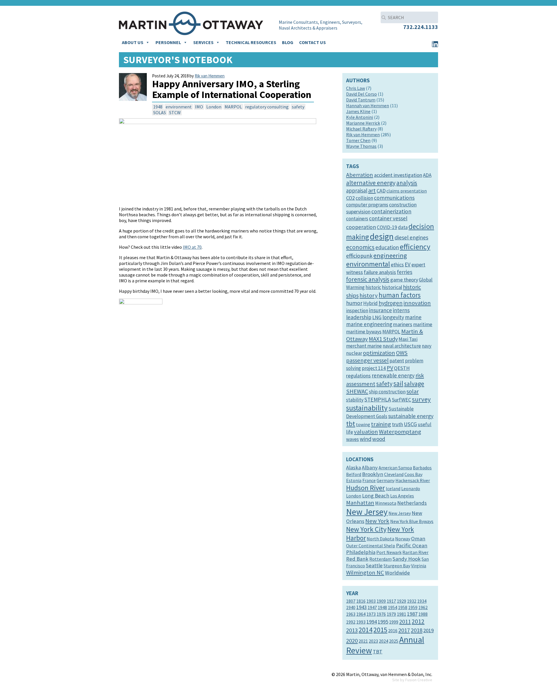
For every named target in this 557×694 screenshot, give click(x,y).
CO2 (350, 198)
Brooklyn (372, 474)
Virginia (418, 565)
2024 (383, 641)
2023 (373, 641)
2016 (392, 630)
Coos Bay (413, 474)
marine (413, 317)
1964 (361, 614)
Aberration (359, 175)
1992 (350, 622)
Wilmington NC (365, 572)
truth (397, 424)
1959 (412, 607)
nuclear (354, 353)
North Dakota (380, 539)
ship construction (387, 391)
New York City (366, 529)
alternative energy (370, 183)
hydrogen (391, 303)
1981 (401, 614)
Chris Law (355, 88)
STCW (175, 112)
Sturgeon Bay (397, 565)
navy (426, 346)
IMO (199, 107)
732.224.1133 (420, 26)
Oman (418, 538)
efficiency (415, 246)
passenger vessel (367, 360)
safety (298, 107)
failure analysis (380, 272)
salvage (414, 383)
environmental (368, 263)
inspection (357, 310)
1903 (371, 601)
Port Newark (389, 552)
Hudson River (365, 487)
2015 (380, 629)
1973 (371, 614)
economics (360, 247)
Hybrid (370, 303)
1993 (361, 622)
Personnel (168, 42)
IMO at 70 (192, 247)
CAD (381, 190)
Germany (386, 480)
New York (377, 521)
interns (401, 310)
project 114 (374, 368)
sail (398, 383)
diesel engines (411, 237)
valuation (366, 431)
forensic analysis (367, 279)
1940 (350, 607)
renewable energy (393, 375)
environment (179, 107)
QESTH (402, 368)
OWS (402, 353)
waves (352, 439)
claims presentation (406, 191)
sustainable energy (410, 416)
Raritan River (415, 552)
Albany (370, 467)
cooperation (361, 227)
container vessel (388, 218)
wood (378, 438)
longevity (393, 317)
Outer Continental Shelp (370, 545)
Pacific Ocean (411, 545)
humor (354, 302)
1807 (350, 601)
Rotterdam (380, 559)
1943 (361, 607)
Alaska (353, 467)
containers (357, 218)
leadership (358, 317)
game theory (404, 279)
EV (407, 264)
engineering (390, 255)
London (213, 107)
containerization (391, 211)
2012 (418, 621)
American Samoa (395, 467)
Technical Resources (251, 42)
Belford (353, 474)
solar (412, 391)
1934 (421, 601)
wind (365, 438)
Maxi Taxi (408, 339)
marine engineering (369, 324)
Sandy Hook (407, 558)
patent (397, 360)
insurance (380, 310)
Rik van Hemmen (210, 76)
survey (421, 399)
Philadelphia (360, 552)
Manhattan (360, 502)
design (382, 236)
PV (390, 368)
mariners (402, 324)
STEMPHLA (377, 399)
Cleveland (394, 474)
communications (394, 197)
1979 (391, 614)
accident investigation (398, 175)
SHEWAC (357, 391)
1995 (383, 621)
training (381, 424)
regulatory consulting (267, 107)
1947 (372, 607)
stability (355, 400)
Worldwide (397, 572)
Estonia (353, 480)
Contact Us (312, 42)
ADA (427, 175)
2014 (365, 630)
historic (373, 287)
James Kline (358, 111)
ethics (397, 264)
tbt (350, 423)
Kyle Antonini (359, 117)
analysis (406, 183)
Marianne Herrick (363, 123)
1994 (371, 621)
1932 (411, 601)
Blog (287, 42)
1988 (423, 614)
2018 (416, 630)
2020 (352, 640)
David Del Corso (361, 94)
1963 (350, 614)
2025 (393, 641)
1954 (392, 607)
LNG (376, 317)
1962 (423, 607)
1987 (412, 614)
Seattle (374, 565)
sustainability (367, 408)
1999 (393, 622)
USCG (410, 424)
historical (392, 287)
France (369, 480)
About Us (132, 42)
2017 (404, 630)
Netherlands (412, 502)
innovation (417, 303)
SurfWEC (401, 399)
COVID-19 (387, 227)
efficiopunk (359, 255)
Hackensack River (412, 480)
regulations (358, 375)
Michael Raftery (361, 129)
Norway (402, 539)
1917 (391, 601)
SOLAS (159, 112)
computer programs (367, 204)
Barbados (422, 467)
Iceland (393, 488)
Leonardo (410, 488)
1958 (402, 607)
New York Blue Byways (411, 521)
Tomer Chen (358, 140)
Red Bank (357, 558)
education (387, 247)
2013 (352, 630)
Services (203, 42)
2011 (405, 621)
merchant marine (364, 346)
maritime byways (363, 331)
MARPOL (233, 107)
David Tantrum (360, 100)
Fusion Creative (418, 679)
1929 (401, 601)
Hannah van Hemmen (367, 105)
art (372, 190)
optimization (379, 353)
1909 (381, 601)
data (403, 227)
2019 (428, 630)
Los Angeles (402, 496)
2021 (363, 641)
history (368, 295)
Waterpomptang (400, 431)
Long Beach (375, 495)
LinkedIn (435, 44)
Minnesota (385, 503)
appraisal (356, 190)
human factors (400, 295)
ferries (404, 271)
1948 (157, 107)
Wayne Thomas (361, 146)
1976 (381, 614)
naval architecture (402, 346)
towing (363, 424)
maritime (422, 324)
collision (364, 198)
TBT (377, 651)
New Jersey (367, 511)
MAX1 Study (383, 339)
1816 (361, 601)
